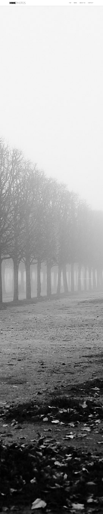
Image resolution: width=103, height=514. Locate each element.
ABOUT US (82, 2)
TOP (70, 2)
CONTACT (90, 2)
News (75, 2)
